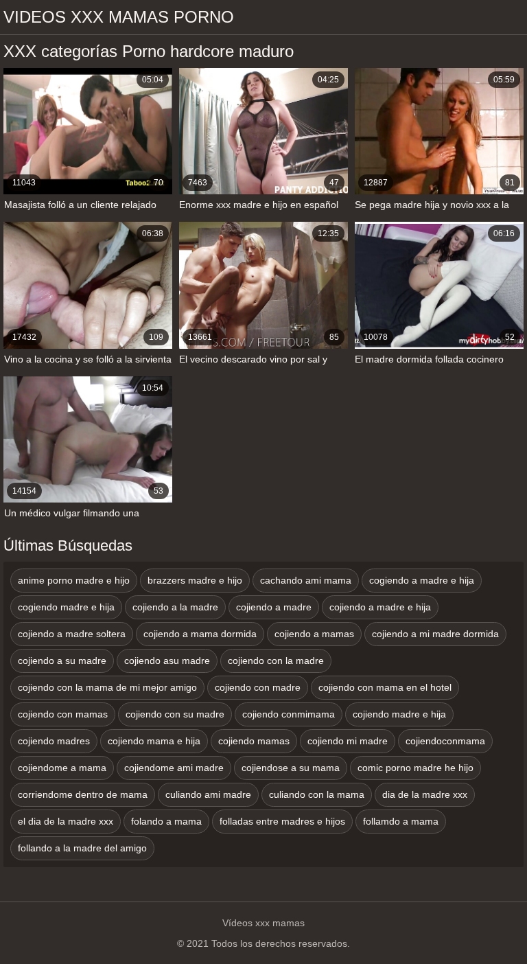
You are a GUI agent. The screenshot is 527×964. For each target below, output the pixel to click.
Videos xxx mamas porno (118, 17)
